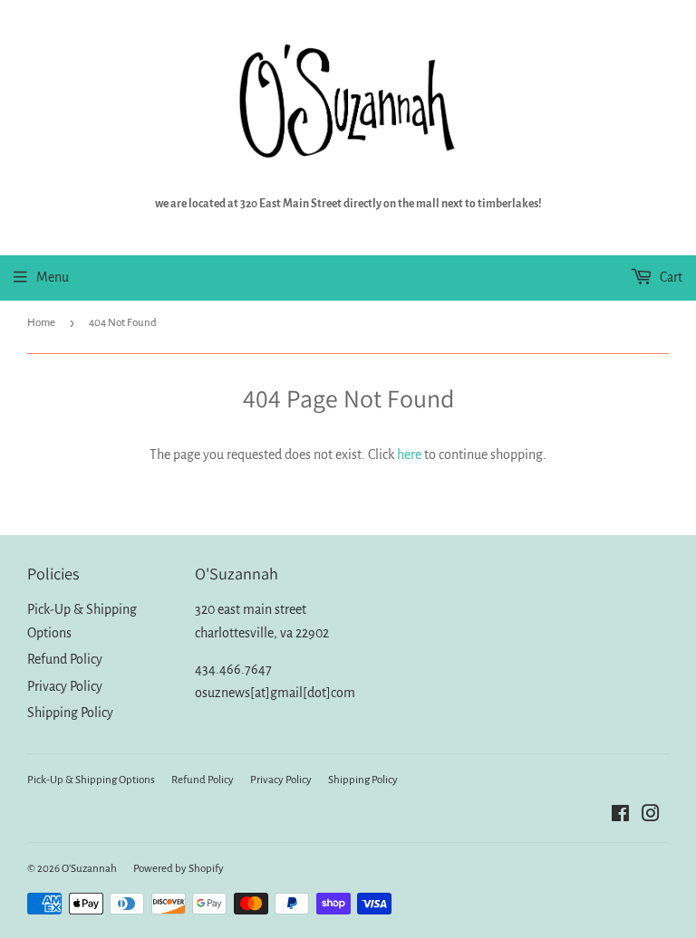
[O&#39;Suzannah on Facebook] (620, 816)
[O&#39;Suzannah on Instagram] (651, 816)
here (409, 454)
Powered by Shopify (178, 869)
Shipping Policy (70, 712)
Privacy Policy (64, 686)
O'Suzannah (89, 869)
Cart (669, 277)
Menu (52, 277)
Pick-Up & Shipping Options (91, 780)
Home (41, 323)
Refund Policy (64, 659)
